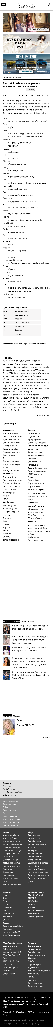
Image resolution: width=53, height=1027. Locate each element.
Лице (5, 895)
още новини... (43, 415)
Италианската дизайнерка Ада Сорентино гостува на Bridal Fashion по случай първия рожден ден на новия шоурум (26, 385)
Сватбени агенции (37, 515)
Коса (5, 898)
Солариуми (33, 449)
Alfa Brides (33, 901)
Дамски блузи (9, 810)
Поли (5, 813)
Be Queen (32, 907)
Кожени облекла (10, 449)
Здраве (6, 923)
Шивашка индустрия (38, 862)
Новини (7, 357)
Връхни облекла (10, 433)
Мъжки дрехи (34, 949)
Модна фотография (37, 496)
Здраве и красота (11, 862)
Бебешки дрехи (10, 508)
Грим (5, 901)
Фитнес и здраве (36, 452)
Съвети (7, 919)
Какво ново (33, 537)
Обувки (6, 536)
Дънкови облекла (11, 486)
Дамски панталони (12, 822)
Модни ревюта (10, 838)
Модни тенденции (37, 844)
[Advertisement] (26, 580)
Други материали (36, 483)
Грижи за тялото (11, 866)
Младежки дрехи (11, 511)
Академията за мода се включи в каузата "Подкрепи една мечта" (26, 400)
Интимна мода (10, 875)
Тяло (5, 910)
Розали (21, 1020)
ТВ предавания (35, 518)
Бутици (6, 467)
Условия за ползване (12, 792)
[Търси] (45, 4)
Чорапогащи (9, 455)
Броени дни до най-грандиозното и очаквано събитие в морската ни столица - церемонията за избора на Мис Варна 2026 (29, 663)
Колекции (32, 847)
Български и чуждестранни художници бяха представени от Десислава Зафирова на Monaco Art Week (25, 407)
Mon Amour (33, 913)
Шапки (6, 530)
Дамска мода (34, 835)
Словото (30, 1020)
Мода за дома (34, 859)
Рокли (5, 807)
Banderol (32, 904)
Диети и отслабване (13, 926)
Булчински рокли (11, 439)
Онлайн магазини (36, 540)
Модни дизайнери (11, 464)
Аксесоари (8, 872)
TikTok (31, 1012)
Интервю (32, 850)
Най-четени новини (11, 621)
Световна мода (10, 859)
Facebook (21, 1012)
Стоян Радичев (35, 916)
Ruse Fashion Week (11, 935)
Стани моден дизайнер (39, 872)
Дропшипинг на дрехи (38, 875)
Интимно (7, 929)
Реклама (7, 786)
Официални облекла (12, 436)
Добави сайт (9, 789)
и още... (46, 737)
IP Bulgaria (41, 1020)
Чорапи (6, 527)
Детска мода (34, 841)
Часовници (8, 533)
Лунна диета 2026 (11, 932)
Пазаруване (33, 866)
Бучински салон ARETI (13, 952)
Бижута (7, 518)
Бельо (5, 458)
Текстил (32, 458)
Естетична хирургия (38, 445)
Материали (33, 973)
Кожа (5, 904)
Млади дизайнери (11, 853)
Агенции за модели (36, 493)
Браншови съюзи (36, 505)
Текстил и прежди (36, 955)
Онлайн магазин (10, 801)
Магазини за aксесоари (39, 531)
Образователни (35, 509)
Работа (32, 980)
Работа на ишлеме (37, 471)
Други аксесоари (11, 539)
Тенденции (8, 856)
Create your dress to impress (16, 1023)
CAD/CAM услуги (36, 474)
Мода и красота (28, 621)
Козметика (33, 436)
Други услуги (34, 486)
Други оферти (35, 983)
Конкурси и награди (12, 850)
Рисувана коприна (11, 452)
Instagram (40, 1012)
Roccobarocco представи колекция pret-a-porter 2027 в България (29, 649)
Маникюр (7, 907)
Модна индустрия (11, 841)
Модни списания (35, 512)
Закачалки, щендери (37, 468)
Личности (7, 716)
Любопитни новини (12, 884)
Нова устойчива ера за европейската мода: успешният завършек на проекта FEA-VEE (25, 379)
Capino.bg (34, 1023)
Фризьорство (35, 439)
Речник (18, 77)
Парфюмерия (34, 433)
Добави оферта (35, 986)
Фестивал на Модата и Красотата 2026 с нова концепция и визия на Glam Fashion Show (30, 675)
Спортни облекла (11, 442)
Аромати (7, 869)
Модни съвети (35, 853)
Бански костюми (11, 461)
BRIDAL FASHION (36, 910)
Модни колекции (11, 835)
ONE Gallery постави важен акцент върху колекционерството (26, 391)
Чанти (6, 521)
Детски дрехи (9, 505)
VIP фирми (33, 534)
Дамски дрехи (9, 804)
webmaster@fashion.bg (35, 113)
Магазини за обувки (37, 528)
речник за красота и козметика (32, 343)
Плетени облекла (11, 445)
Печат (31, 477)
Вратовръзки (9, 492)
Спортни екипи (10, 825)
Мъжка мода (34, 838)
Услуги (31, 976)
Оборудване (33, 480)
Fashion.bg (8, 77)
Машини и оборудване (39, 970)
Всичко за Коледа (36, 869)
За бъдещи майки (11, 470)
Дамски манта (10, 816)
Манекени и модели (12, 847)
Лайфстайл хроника (12, 844)
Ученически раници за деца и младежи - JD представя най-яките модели (30, 627)
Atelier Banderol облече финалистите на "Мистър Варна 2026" (26, 370)
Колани (6, 524)
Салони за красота (37, 442)
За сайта (7, 783)
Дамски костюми (11, 819)
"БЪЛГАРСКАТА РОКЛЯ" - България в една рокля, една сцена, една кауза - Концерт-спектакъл (30, 639)
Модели (31, 499)
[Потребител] (50, 4)
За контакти (9, 795)
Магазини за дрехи (36, 525)
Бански (6, 495)
